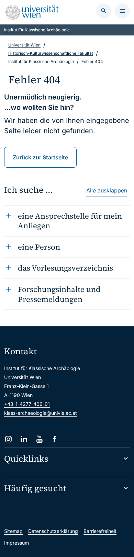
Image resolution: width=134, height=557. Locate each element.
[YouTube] (39, 439)
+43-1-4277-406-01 (27, 404)
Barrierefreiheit (99, 531)
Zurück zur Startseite (40, 157)
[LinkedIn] (24, 439)
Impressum (16, 543)
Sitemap (13, 531)
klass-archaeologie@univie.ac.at (40, 413)
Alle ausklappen (106, 190)
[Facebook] (55, 439)
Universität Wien (24, 45)
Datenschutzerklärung (53, 531)
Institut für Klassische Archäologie (37, 29)
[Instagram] (8, 439)
